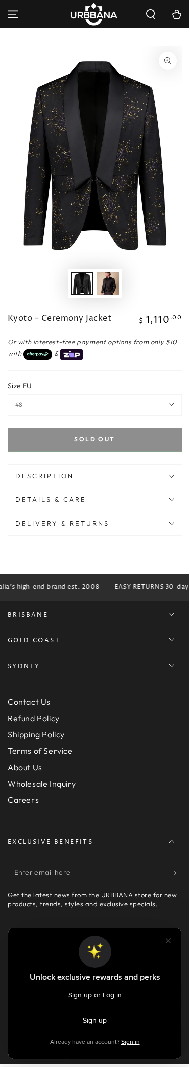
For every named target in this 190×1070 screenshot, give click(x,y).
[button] (150, 14)
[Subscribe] (176, 872)
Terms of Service (40, 751)
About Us (25, 767)
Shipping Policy (36, 734)
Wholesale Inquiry (42, 784)
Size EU (20, 385)
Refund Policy (34, 718)
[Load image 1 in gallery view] (82, 283)
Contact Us (29, 702)
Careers (23, 800)
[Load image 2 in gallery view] (108, 283)
